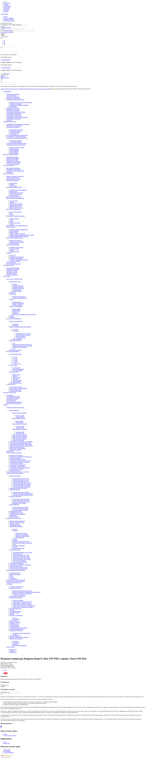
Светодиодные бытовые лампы (15, 473)
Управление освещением (16, 630)
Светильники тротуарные (16, 469)
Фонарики (9, 172)
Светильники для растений (14, 114)
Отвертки (9, 253)
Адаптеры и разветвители (16, 586)
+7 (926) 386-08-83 (5, 59)
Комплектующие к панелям (17, 147)
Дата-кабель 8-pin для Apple (23, 335)
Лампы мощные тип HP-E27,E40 (18, 488)
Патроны (15, 618)
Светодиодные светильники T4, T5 (16, 579)
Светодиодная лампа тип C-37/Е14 (22, 482)
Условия (6, 4)
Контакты (6, 10)
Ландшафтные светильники (14, 169)
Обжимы (12, 184)
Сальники (15, 644)
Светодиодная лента (15, 549)
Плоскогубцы (13, 186)
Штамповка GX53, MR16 (19, 503)
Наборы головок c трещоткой (17, 233)
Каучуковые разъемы (15, 611)
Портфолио (7, 8)
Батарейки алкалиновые (13, 269)
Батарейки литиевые (12, 272)
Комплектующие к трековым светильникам (21, 102)
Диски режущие (14, 201)
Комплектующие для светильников (16, 570)
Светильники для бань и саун (14, 116)
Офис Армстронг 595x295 (19, 439)
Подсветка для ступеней (16, 455)
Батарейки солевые (12, 273)
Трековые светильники (16, 103)
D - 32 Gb (15, 361)
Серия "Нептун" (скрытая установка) (22, 604)
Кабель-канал (13, 652)
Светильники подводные (16, 463)
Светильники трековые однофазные (19, 105)
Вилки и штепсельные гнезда (17, 596)
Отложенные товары (9, 20)
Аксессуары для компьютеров (19, 89)
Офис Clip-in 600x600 (18, 440)
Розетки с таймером (18, 600)
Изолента (12, 610)
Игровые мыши (17, 289)
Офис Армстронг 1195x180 (20, 429)
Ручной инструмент (9, 173)
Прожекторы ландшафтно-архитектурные (20, 456)
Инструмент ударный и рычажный (16, 216)
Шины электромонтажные (20, 645)
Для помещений (20, 537)
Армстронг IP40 (20, 415)
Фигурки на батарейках (19, 545)
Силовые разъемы (14, 626)
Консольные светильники (13, 168)
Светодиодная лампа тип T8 (14, 582)
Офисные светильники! (10, 121)
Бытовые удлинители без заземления (22, 590)
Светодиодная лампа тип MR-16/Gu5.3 (23, 495)
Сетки (14, 544)
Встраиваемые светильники (14, 113)
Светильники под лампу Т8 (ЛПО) (16, 581)
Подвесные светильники (13, 97)
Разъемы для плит (14, 623)
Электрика (9, 584)
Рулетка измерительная (16, 194)
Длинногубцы (13, 183)
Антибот (3, 26)
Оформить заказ (5, 77)
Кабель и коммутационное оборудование (20, 326)
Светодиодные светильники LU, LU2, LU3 (18, 471)
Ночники (9, 120)
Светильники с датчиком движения (16, 136)
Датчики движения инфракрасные (22, 633)
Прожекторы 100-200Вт (13, 158)
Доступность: (4, 667)
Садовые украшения (15, 458)
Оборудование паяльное (13, 244)
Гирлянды (15, 530)
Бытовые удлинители (15, 588)
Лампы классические (15, 476)
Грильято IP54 (19, 422)
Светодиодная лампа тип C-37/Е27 (22, 484)
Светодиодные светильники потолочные (20, 564)
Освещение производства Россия (15, 407)
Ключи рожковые (14, 231)
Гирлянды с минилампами (23, 536)
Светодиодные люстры (16, 566)
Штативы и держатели (15, 350)
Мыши (11, 299)
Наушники (15, 325)
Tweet (5, 670)
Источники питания (15, 573)
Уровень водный (14, 195)
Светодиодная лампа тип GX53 (21, 500)
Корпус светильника (15, 574)
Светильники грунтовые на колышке (19, 462)
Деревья (15, 538)
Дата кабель (16, 331)
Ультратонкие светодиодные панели (16, 144)
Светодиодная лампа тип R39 (20, 507)
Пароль (2, 30)
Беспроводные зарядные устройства (22, 344)
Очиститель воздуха (12, 399)
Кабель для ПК (17, 309)
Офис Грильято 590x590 (19, 418)
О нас (5, 742)
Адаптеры (15, 329)
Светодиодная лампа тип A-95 (21, 481)
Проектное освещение (15, 450)
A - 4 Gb (15, 357)
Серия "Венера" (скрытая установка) (22, 601)
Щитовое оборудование (16, 638)
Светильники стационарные (17, 466)
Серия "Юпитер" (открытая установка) (23, 607)
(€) (4, 43)
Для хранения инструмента (14, 263)
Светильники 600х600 (15, 142)
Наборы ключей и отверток (17, 242)
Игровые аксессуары (32, 89)
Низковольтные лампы (16, 511)
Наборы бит (13, 255)
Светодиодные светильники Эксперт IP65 (21, 444)
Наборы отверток (14, 243)
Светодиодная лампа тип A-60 (21, 478)
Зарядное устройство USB (19, 347)
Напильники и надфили (16, 203)
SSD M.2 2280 (16, 377)
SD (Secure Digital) (17, 370)
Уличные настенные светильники (15, 170)
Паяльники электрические (16, 247)
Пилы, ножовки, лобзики (16, 207)
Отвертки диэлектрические (17, 257)
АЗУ (14, 343)
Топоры (12, 224)
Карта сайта (7, 743)
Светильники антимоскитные (17, 459)
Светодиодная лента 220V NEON (21, 558)
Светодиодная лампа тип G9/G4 (21, 492)
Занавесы (15, 540)
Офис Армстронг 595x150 (19, 437)
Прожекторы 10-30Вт (12, 157)
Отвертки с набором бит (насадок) (19, 259)
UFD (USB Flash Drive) (16, 354)
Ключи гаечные (11, 227)
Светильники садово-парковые (18, 465)
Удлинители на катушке (19, 595)
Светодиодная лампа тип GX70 (21, 502)
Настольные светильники (16, 563)
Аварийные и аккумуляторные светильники (18, 124)
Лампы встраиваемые (15, 496)
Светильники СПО (15, 132)
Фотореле (15, 634)
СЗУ (14, 348)
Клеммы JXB (16, 642)
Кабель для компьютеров (16, 306)
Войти (2, 27)
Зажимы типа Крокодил (13, 177)
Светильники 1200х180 (16, 140)
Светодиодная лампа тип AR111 (21, 499)
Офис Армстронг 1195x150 (20, 424)
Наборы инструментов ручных (15, 237)
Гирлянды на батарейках (22, 534)
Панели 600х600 (14, 153)
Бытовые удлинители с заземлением (22, 593)
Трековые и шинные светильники (15, 99)
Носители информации (13, 351)
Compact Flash (16, 367)
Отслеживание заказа (6, 24)
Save (6, 673)
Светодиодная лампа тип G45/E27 (21, 485)
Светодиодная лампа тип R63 (20, 510)
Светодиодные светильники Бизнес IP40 (20, 443)
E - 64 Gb (15, 362)
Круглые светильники (15, 131)
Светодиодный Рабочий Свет (14, 402)
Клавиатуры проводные (19, 296)
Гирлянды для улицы (21, 533)
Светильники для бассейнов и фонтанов (17, 117)
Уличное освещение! (9, 165)
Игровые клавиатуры (44, 89)
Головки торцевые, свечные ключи (19, 229)
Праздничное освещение (16, 526)
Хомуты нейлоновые (15, 636)
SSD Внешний (16, 381)
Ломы (11, 221)
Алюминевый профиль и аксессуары (22, 552)
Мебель (12, 315)
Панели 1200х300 (14, 150)
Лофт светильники (11, 95)
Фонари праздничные (18, 548)
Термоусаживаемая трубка (16, 629)
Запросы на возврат (9, 19)
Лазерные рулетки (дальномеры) (18, 190)
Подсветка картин (14, 523)
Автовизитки (10, 395)
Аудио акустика (11, 384)
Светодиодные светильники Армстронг (17, 138)
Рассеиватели (13, 578)
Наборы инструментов (16, 240)
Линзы (11, 575)
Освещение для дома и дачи (14, 518)
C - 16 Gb (15, 359)
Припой (12, 250)
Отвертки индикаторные (16, 258)
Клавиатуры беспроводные (20, 298)
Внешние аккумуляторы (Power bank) (22, 346)
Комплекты (13, 292)
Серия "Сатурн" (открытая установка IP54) (24, 605)
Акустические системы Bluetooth (18, 388)
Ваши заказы (7, 749)
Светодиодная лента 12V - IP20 (21, 555)
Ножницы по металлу (15, 206)
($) (4, 40)
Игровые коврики (17, 291)
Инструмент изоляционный (14, 196)
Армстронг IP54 (20, 417)
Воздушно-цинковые (12, 274)
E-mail (2, 29)
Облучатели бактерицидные (17, 447)
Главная (3, 89)
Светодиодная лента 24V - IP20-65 (22, 559)
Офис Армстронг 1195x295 (20, 434)
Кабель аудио (16, 311)
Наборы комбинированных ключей (19, 236)
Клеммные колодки (15, 612)
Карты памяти (13, 365)
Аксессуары (8, 89)
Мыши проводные (17, 302)
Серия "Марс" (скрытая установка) (22, 603)
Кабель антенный (17, 339)
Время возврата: (5, 663)
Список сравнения (8, 18)
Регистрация (7, 27)
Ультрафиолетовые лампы (16, 512)
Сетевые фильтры (14, 625)
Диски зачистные (14, 218)
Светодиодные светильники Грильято (16, 143)
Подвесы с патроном (15, 622)
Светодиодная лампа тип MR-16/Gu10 (23, 493)
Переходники (16, 619)
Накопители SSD (14, 372)
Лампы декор (13, 515)
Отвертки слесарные (15, 261)
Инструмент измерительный (14, 187)
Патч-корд (15, 313)
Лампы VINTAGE (14, 517)
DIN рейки (15, 641)
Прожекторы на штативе (13, 161)
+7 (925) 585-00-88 (5, 67)
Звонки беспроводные (15, 608)
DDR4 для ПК (16, 374)
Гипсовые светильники (13, 108)
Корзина (3, 76)
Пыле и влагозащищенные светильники (17, 135)
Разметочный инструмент (16, 192)
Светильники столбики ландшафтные (19, 467)
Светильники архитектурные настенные (20, 460)
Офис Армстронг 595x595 (19, 413)
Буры (11, 213)
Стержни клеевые (14, 251)
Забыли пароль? (8, 30)
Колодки (12, 614)
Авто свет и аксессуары (10, 392)
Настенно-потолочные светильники (16, 112)
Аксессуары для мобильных (14, 318)
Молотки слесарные (15, 222)
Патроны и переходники (16, 615)
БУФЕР (5, 404)
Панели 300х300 (14, 151)
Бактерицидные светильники (14, 125)
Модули (12, 577)
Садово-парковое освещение (14, 452)
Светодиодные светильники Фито (19, 567)
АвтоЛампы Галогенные (13, 396)
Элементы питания (9, 265)
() (4, 42)
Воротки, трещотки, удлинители (15, 176)
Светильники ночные (15, 525)
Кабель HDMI (16, 310)
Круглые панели (14, 149)
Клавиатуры (13, 294)
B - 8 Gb (15, 358)
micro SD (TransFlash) (18, 369)
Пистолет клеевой (14, 248)
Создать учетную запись (7, 32)
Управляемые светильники (14, 118)
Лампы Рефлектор (14, 504)
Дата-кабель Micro (20, 336)
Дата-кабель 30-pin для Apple (23, 333)
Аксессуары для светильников (17, 448)
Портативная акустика (15, 391)
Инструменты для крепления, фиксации (17, 225)
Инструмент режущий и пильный (15, 198)
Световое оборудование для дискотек (22, 543)
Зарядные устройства (15, 340)
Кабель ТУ (12, 651)
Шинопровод (13, 106)
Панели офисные (14, 410)
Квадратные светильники (16, 129)
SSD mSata (15, 378)
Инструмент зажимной (13, 180)
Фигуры (15, 547)
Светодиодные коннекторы (20, 562)
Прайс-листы (7, 7)
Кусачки (12, 202)
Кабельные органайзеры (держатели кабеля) (24, 314)
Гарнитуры (16, 324)
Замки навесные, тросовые (14, 179)
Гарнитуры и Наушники (16, 321)
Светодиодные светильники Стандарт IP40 (21, 441)
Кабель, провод (11, 647)
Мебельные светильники (13, 109)
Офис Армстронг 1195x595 (20, 436)
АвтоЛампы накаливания (13, 398)
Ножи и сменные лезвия (16, 205)
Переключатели (14, 621)
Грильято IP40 (19, 421)
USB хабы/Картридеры (16, 382)
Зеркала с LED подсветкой (17, 522)
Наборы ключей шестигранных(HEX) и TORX (22, 235)
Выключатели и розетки (16, 597)
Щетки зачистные (11, 262)
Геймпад (15, 284)
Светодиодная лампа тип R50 (20, 508)
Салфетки (12, 317)
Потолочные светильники (13, 98)
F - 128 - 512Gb (17, 363)
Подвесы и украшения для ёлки (21, 541)
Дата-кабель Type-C (21, 337)
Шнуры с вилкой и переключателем (19, 637)
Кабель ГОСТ (13, 649)
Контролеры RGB (17, 553)
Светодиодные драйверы (19, 560)
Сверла (11, 214)
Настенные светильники (13, 94)
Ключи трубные (14, 232)
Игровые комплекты (18, 287)
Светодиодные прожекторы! (11, 154)
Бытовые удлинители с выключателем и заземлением (26, 592)
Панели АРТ (10, 451)
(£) (4, 44)
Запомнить (5, 36)
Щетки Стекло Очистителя (14, 403)
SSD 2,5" (15, 376)
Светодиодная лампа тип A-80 (21, 480)
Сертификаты (7, 6)
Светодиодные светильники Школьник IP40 (21, 445)
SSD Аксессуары (17, 380)
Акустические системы (16, 387)
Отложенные (7, 751)
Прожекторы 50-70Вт (12, 160)
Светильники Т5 (14, 134)
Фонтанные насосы (15, 470)
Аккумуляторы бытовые (13, 268)
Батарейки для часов (12, 270)
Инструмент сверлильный (13, 209)
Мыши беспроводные (18, 303)
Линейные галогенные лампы (17, 514)
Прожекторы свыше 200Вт (14, 162)
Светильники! (7, 91)
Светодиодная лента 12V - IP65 (21, 556)
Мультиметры (13, 191)
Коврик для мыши (17, 305)
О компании (7, 3)
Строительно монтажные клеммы (18, 627)
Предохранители (11, 400)
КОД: (2, 666)
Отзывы (6, 11)
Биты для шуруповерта (16, 211)
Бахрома (15, 529)
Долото (12, 220)
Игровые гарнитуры (18, 285)
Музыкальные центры (15, 389)
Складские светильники (13, 164)
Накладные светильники (13, 110)
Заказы (5, 16)
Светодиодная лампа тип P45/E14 (21, 486)
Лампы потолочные (15, 489)
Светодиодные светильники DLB (18, 569)
